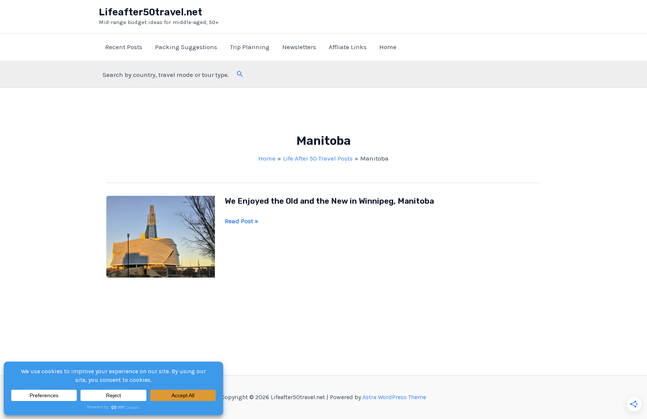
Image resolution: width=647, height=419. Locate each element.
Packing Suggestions (186, 47)
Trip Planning (250, 47)
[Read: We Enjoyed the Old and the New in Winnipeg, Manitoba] (160, 236)
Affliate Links (348, 47)
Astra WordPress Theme (394, 397)
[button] (240, 74)
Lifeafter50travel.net (150, 12)
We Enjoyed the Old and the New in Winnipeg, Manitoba (329, 201)
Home (388, 47)
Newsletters (299, 47)
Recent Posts (123, 47)
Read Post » (241, 221)
